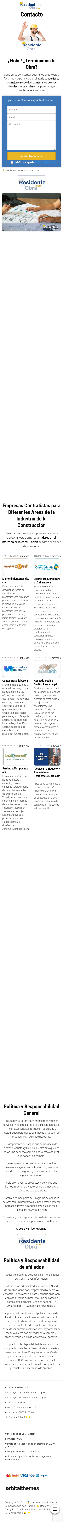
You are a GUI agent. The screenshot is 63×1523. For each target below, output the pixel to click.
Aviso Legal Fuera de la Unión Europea (25, 1392)
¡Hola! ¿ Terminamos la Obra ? (20, 1407)
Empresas (24, 556)
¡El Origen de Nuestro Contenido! (22, 1451)
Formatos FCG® (13, 1439)
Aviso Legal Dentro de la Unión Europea (25, 1397)
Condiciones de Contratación (20, 1434)
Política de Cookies (15, 1402)
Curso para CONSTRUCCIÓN (19, 1412)
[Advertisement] (31, 366)
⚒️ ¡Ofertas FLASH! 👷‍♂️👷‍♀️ (18, 1417)
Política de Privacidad (46, 162)
